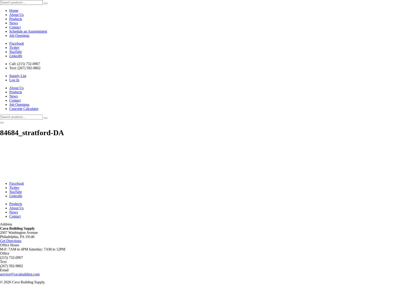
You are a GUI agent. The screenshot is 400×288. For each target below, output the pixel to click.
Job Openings (19, 36)
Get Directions (10, 241)
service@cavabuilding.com (20, 274)
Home (13, 11)
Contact (15, 27)
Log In (14, 80)
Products (15, 19)
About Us (16, 15)
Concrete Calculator (23, 109)
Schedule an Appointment (28, 31)
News (13, 23)
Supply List (17, 76)
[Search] (45, 3)
